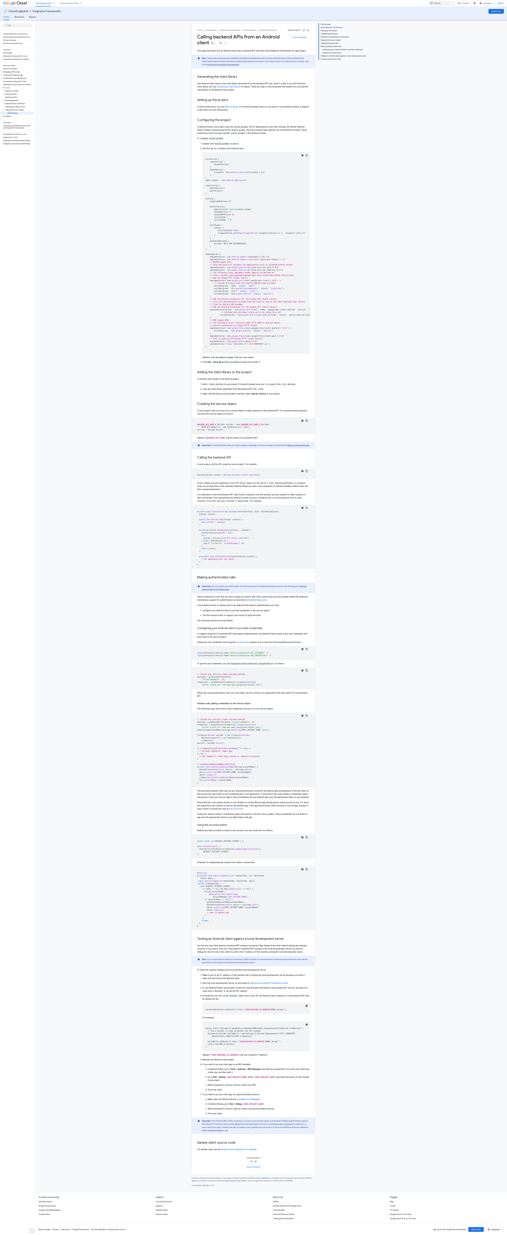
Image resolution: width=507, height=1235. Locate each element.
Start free (496, 11)
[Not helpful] (308, 30)
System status (162, 1214)
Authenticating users (257, 600)
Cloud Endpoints (18, 11)
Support (32, 17)
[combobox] (442, 3)
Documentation (211, 30)
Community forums (164, 1202)
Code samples (279, 1210)
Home (199, 30)
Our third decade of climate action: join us (108, 1229)
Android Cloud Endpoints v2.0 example (239, 1149)
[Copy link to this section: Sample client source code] (238, 1142)
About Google (44, 1229)
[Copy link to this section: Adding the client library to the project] (254, 372)
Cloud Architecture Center (284, 1214)
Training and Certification (283, 1218)
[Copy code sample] (307, 155)
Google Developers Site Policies (234, 1181)
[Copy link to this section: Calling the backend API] (233, 457)
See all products (45, 1202)
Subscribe (476, 1229)
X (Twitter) (394, 1210)
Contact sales (44, 1214)
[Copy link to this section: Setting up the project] (231, 100)
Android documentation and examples (223, 64)
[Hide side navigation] (31, 1230)
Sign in (501, 3)
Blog (392, 1202)
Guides (6, 17)
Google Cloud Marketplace (49, 1210)
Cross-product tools (69, 3)
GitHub (275, 1202)
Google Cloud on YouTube (400, 1214)
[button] (17, 72)
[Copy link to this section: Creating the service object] (239, 404)
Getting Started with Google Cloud (287, 1206)
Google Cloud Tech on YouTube (403, 1218)
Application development (230, 30)
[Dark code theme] (302, 155)
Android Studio (231, 106)
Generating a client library (228, 86)
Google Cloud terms (80, 1229)
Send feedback (300, 37)
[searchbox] (17, 25)
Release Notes (162, 1210)
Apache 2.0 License (199, 1181)
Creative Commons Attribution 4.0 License (263, 1178)
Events (393, 1206)
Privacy (56, 1229)
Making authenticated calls (298, 445)
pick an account (236, 809)
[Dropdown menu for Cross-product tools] (82, 3)
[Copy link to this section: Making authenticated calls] (238, 577)
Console (465, 3)
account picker (242, 642)
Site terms (65, 1229)
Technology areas (43, 3)
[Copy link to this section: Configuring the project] (233, 120)
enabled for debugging (249, 1099)
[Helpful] (304, 30)
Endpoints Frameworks (47, 11)
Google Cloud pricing (47, 1206)
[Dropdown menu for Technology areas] (54, 3)
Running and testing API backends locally (269, 983)
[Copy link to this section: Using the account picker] (230, 825)
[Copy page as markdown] (220, 43)
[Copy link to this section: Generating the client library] (239, 77)
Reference (19, 17)
